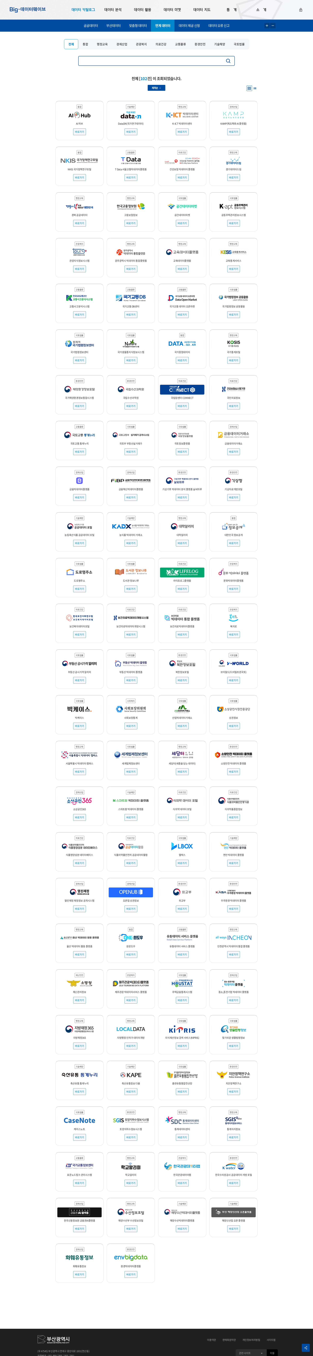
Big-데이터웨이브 (28, 10)
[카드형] (249, 88)
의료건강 (161, 44)
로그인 (301, 10)
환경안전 (200, 44)
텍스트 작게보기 (273, 25)
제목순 (155, 88)
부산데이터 (113, 25)
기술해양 (219, 44)
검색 (229, 61)
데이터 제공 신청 (189, 25)
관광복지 (141, 44)
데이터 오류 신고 (219, 25)
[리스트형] (255, 88)
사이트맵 (271, 1340)
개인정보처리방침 (251, 1340)
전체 (71, 44)
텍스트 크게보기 (267, 25)
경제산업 (121, 44)
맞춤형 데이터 (138, 25)
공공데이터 (91, 25)
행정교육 (102, 44)
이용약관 (211, 1340)
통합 (85, 44)
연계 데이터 (162, 25)
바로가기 (79, 132)
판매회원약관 (229, 1340)
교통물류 (180, 44)
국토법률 (239, 44)
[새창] (53, 1339)
